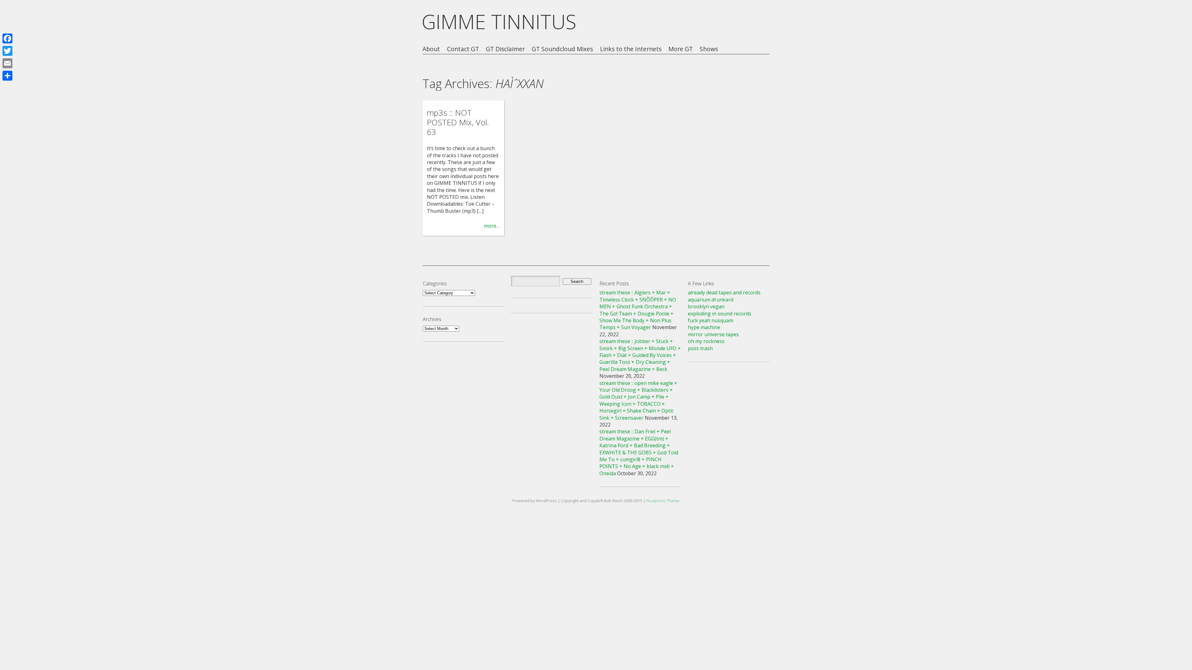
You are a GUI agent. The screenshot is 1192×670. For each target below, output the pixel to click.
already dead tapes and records (724, 292)
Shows (709, 49)
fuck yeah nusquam (710, 320)
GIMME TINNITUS (499, 21)
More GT (680, 49)
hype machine (704, 327)
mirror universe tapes (713, 334)
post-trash (700, 348)
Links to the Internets (630, 49)
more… (492, 225)
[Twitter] (7, 51)
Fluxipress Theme (663, 500)
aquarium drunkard (710, 299)
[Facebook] (7, 38)
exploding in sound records (719, 313)
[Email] (7, 63)
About (431, 49)
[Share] (7, 75)
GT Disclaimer (505, 49)
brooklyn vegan (706, 306)
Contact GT (463, 49)
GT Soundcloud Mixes (562, 49)
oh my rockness (706, 341)
